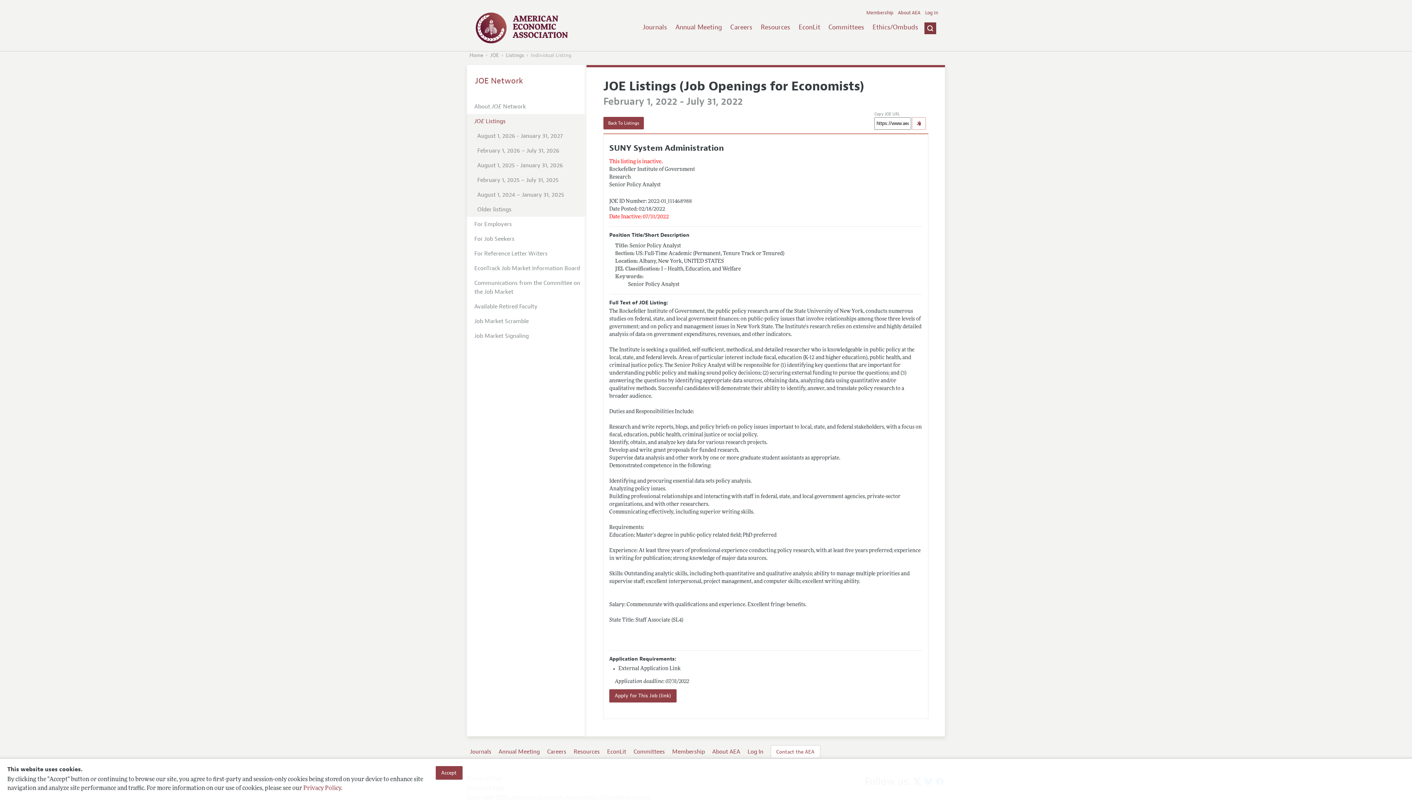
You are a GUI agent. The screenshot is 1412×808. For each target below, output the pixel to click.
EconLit (809, 27)
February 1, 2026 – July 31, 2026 (518, 150)
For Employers (493, 224)
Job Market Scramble (501, 321)
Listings (515, 55)
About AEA (909, 13)
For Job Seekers (494, 239)
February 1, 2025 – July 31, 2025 (518, 180)
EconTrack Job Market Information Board (527, 268)
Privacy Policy (322, 788)
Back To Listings (623, 123)
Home (476, 55)
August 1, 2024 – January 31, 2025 (520, 195)
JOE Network (499, 81)
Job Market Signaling (501, 336)
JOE (494, 55)
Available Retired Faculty (506, 306)
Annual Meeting (698, 27)
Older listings (494, 209)
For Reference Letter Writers (511, 253)
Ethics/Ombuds (895, 27)
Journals (655, 27)
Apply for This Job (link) (643, 696)
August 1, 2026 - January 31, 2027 (520, 136)
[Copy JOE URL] (919, 123)
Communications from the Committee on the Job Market (527, 287)
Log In (931, 13)
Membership (880, 13)
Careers (741, 27)
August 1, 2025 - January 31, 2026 (520, 165)
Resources (775, 27)
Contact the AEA (795, 751)
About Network (500, 106)
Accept (449, 772)
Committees (846, 27)
